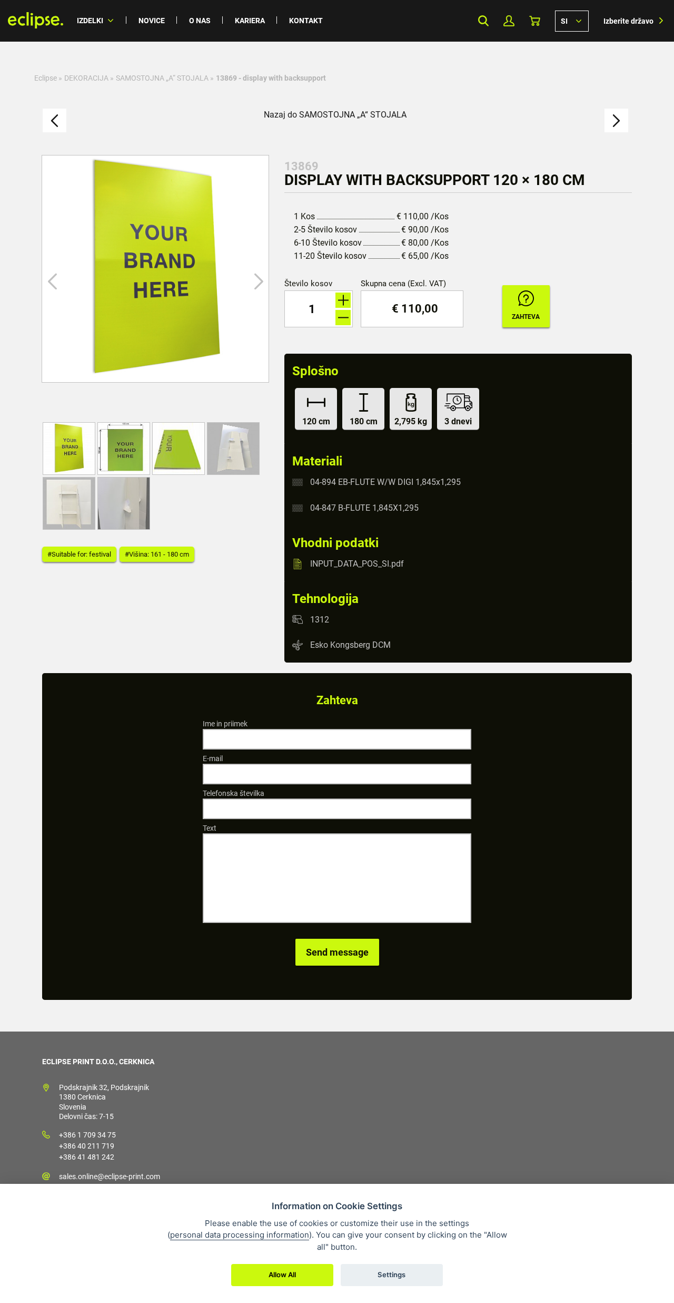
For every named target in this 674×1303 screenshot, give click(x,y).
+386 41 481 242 (86, 1157)
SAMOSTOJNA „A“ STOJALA (162, 78)
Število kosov (308, 284)
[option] (155, 269)
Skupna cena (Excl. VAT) (403, 284)
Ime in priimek (225, 723)
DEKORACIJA (86, 78)
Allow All (282, 1274)
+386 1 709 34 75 (87, 1135)
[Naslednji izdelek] (616, 120)
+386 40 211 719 (86, 1146)
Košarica (534, 20)
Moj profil (508, 20)
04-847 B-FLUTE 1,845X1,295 (364, 508)
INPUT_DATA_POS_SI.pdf (357, 564)
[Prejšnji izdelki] (54, 120)
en (572, 20)
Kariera (250, 20)
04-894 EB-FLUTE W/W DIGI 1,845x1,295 (385, 482)
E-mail (213, 758)
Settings (391, 1274)
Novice (151, 20)
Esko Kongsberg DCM (350, 645)
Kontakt (306, 20)
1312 (319, 619)
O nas (200, 20)
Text (209, 828)
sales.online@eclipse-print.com (109, 1176)
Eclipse (45, 78)
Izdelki (90, 20)
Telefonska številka (233, 793)
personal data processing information (239, 1235)
